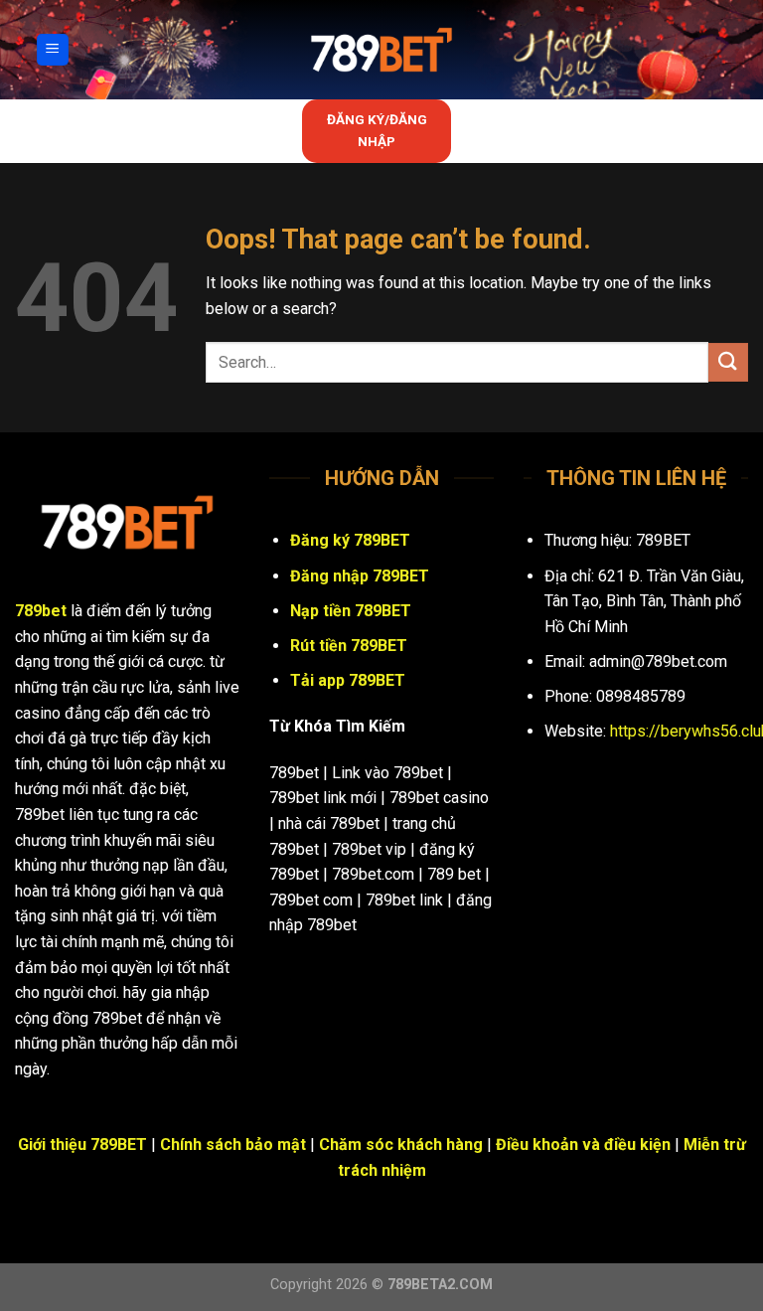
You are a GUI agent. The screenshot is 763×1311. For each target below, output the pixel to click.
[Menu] (53, 50)
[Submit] (728, 362)
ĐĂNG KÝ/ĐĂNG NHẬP (377, 130)
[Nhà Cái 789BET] (381, 49)
